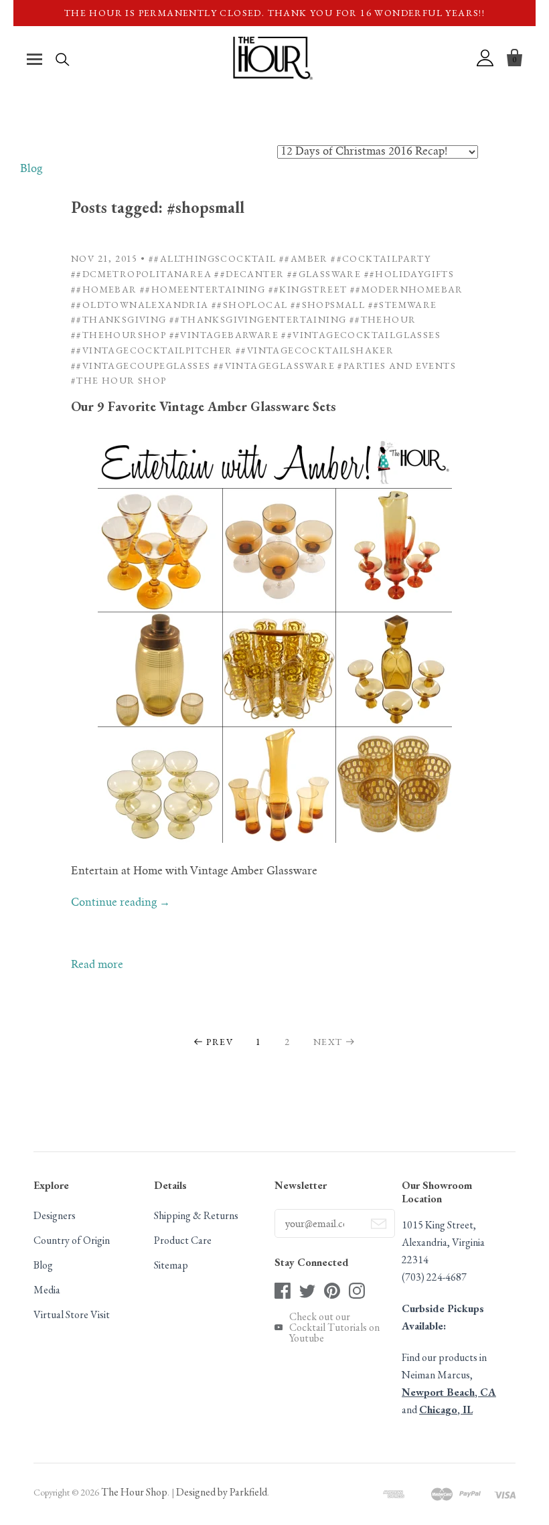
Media (46, 1290)
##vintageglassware (274, 365)
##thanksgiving (119, 319)
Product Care (183, 1240)
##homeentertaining (202, 289)
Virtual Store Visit (71, 1314)
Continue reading (120, 903)
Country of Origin (71, 1240)
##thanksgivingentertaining (257, 319)
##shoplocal (249, 305)
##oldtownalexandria (140, 305)
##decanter (249, 274)
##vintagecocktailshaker (315, 350)
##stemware (402, 305)
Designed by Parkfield (221, 1492)
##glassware (324, 274)
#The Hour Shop (119, 380)
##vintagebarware (224, 335)
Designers (54, 1215)
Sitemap (171, 1265)
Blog (31, 169)
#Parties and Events (396, 365)
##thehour (382, 319)
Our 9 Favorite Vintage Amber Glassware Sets (203, 406)
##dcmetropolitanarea (141, 274)
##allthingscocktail (213, 258)
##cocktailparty (380, 258)
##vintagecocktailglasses (361, 335)
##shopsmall (328, 305)
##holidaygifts (409, 274)
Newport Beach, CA (449, 1392)
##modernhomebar (406, 289)
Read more (97, 965)
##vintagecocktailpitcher (152, 350)
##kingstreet (307, 289)
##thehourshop (118, 335)
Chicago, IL (446, 1409)
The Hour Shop (134, 1492)
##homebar (104, 289)
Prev (219, 1042)
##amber (303, 258)
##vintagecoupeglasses (140, 365)
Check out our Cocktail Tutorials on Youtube (334, 1327)
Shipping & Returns (196, 1215)
